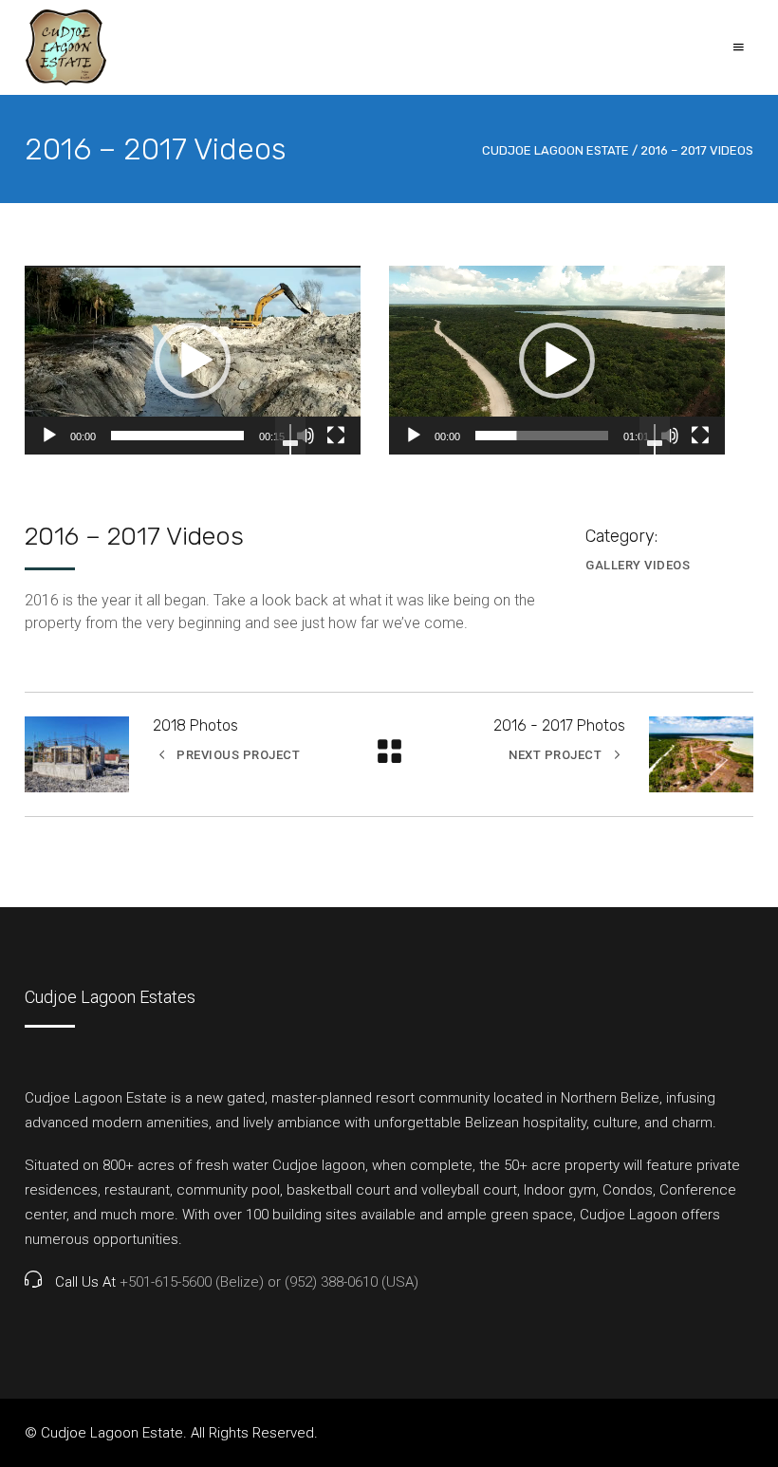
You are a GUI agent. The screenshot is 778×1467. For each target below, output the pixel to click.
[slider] (177, 435)
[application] (193, 360)
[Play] (49, 435)
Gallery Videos (637, 565)
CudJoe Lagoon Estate (555, 150)
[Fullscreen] (335, 435)
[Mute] (305, 435)
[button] (193, 361)
